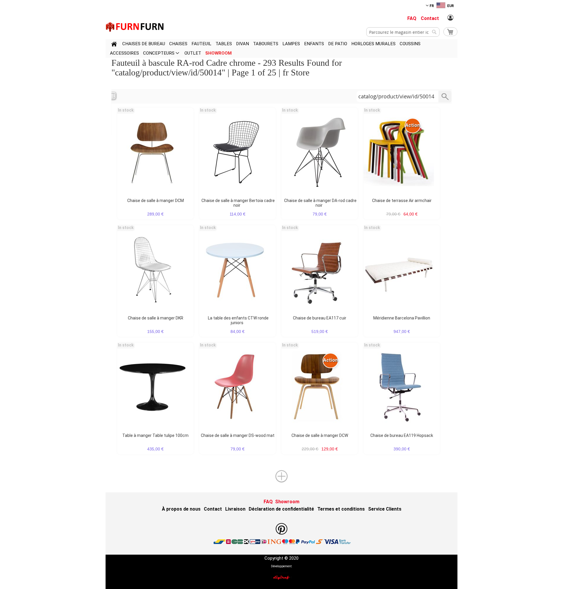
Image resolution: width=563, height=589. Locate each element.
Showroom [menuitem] (218, 53)
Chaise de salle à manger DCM (155, 200)
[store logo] (135, 27)
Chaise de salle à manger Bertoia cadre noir (238, 203)
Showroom (287, 501)
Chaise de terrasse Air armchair (402, 200)
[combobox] (403, 32)
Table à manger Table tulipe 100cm (155, 435)
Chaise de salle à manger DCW (319, 435)
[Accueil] (114, 45)
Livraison (235, 509)
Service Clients (384, 509)
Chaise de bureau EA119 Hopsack (401, 435)
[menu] (281, 48)
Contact (430, 18)
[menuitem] (144, 43)
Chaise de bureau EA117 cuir (319, 318)
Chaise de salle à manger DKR (155, 318)
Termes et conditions (341, 509)
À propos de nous (181, 509)
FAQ (411, 18)
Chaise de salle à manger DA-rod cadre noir (320, 203)
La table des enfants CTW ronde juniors (238, 320)
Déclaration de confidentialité (281, 509)
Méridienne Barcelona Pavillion (401, 318)
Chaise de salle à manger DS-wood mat (237, 435)
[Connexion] (450, 18)
